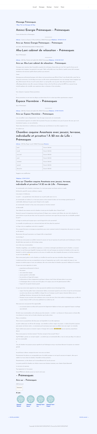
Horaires (46, 144)
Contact (56, 7)
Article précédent (13, 417)
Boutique (49, 7)
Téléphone (54, 39)
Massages (41, 7)
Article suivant (84, 417)
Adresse (18, 39)
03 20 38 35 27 (59, 60)
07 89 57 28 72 (59, 110)
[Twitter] (88, 7)
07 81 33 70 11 (26, 178)
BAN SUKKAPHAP (48, 2)
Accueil (35, 7)
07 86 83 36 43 (62, 39)
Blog (18, 25)
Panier (62, 7)
